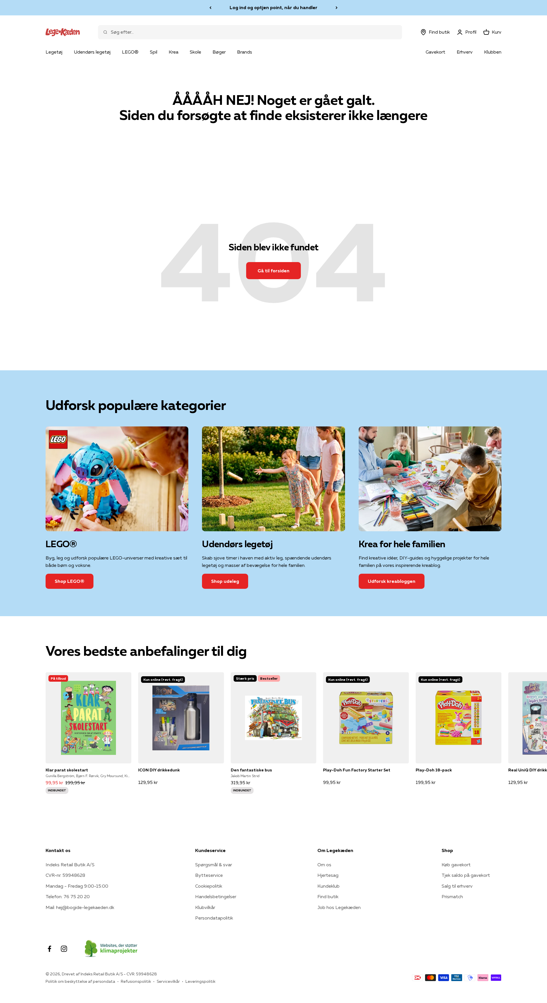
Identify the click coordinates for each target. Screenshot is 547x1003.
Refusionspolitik (136, 981)
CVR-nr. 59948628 (65, 875)
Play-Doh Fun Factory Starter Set (356, 770)
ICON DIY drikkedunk (159, 770)
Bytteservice (209, 875)
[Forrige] (210, 7)
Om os (324, 864)
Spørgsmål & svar (213, 864)
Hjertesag (327, 875)
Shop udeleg (225, 581)
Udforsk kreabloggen (391, 581)
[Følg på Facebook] (49, 949)
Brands (244, 52)
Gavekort (435, 52)
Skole (195, 52)
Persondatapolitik (214, 918)
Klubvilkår (205, 907)
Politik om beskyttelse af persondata (80, 981)
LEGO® (130, 52)
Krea (173, 52)
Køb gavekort (456, 864)
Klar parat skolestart (67, 770)
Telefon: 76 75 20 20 (68, 896)
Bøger (219, 52)
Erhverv (465, 52)
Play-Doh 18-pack (434, 770)
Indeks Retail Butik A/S (70, 864)
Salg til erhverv (457, 886)
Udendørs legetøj (92, 52)
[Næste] (337, 7)
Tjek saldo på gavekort (466, 875)
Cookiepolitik (208, 886)
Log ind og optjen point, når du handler (273, 7)
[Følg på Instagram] (64, 949)
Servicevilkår (168, 981)
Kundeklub (328, 886)
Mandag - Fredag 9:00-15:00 (77, 886)
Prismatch (452, 896)
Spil (153, 52)
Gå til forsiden (273, 270)
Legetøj (54, 52)
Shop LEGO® (69, 581)
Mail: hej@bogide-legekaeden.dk (80, 907)
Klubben (492, 52)
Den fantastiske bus (251, 770)
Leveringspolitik (200, 981)
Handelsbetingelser (215, 896)
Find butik (327, 896)
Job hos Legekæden (339, 907)
